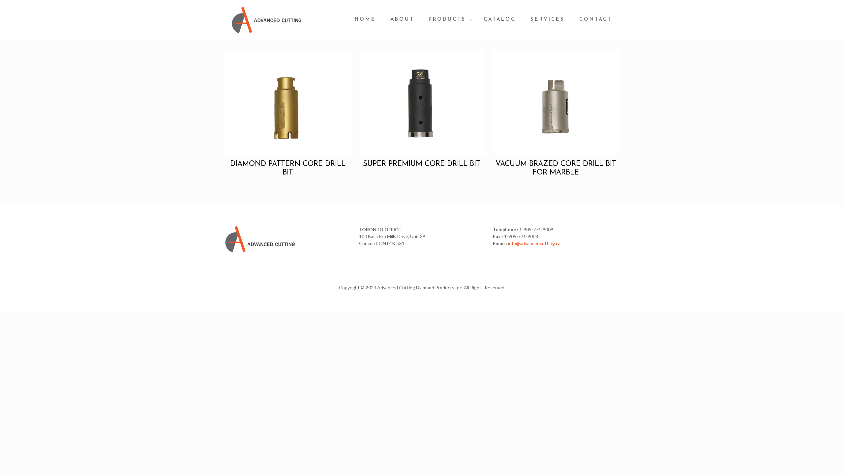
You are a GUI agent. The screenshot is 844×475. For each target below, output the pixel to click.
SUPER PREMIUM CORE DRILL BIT (421, 164)
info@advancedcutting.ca (534, 243)
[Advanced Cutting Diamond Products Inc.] (266, 20)
